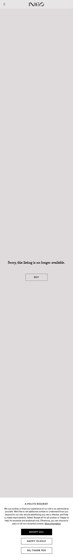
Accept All (36, 531)
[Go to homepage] (36, 4)
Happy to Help (36, 541)
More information (53, 523)
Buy (36, 277)
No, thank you (36, 550)
